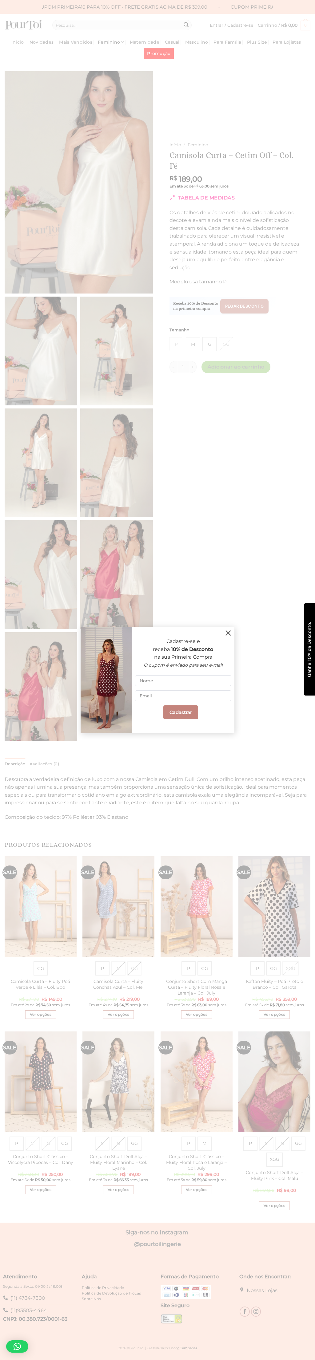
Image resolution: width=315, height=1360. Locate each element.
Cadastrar (180, 712)
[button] (17, 1346)
